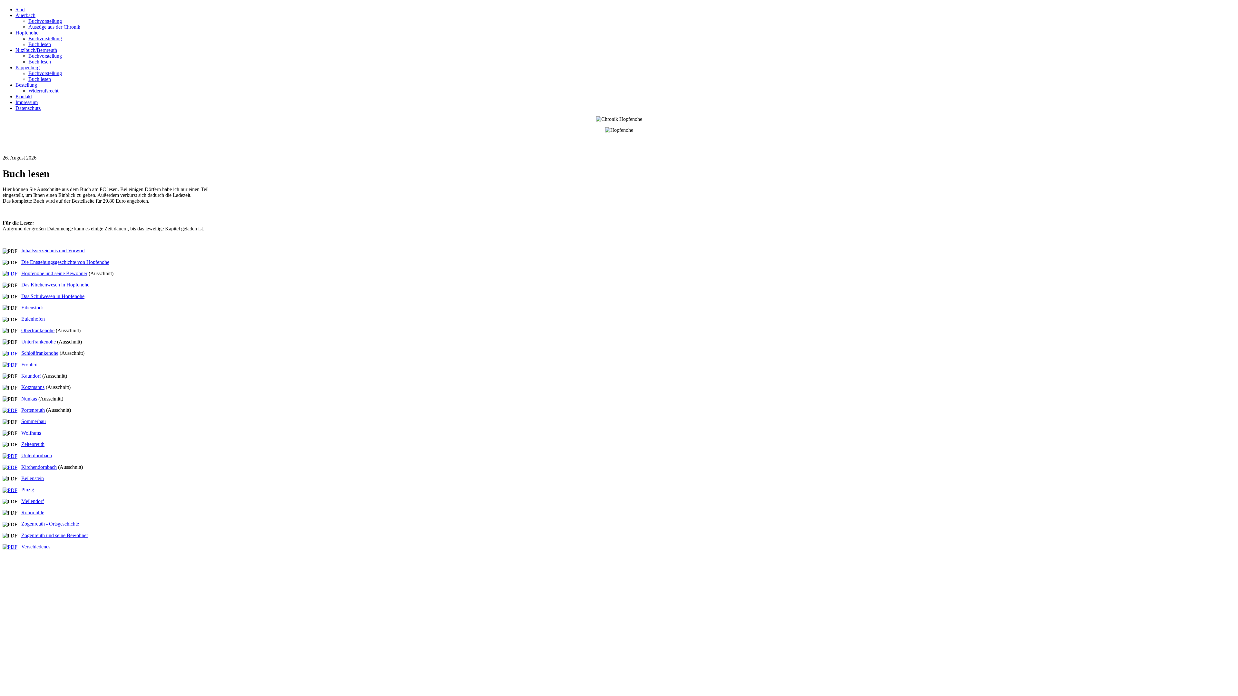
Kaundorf (31, 376)
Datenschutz (28, 108)
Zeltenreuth (32, 444)
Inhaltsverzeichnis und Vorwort (53, 250)
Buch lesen (39, 44)
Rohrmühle (32, 512)
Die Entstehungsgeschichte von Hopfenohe (65, 262)
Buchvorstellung (45, 21)
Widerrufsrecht (43, 90)
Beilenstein (32, 478)
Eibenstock (32, 307)
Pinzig (27, 489)
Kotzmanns (32, 387)
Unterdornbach (36, 455)
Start (20, 9)
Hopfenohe (26, 32)
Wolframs (31, 433)
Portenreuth (33, 410)
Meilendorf (32, 501)
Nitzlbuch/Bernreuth (36, 50)
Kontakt (23, 96)
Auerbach (25, 15)
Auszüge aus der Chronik (54, 27)
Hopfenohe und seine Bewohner (54, 273)
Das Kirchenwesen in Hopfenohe (55, 284)
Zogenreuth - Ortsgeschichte (50, 524)
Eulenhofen (33, 319)
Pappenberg (27, 67)
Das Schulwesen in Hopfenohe (52, 296)
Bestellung (26, 85)
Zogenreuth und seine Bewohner (54, 535)
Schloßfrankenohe (39, 353)
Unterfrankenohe (38, 341)
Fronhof (29, 364)
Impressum (26, 102)
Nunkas (29, 398)
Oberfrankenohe (37, 330)
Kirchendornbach (39, 467)
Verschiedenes (35, 546)
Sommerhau (33, 421)
